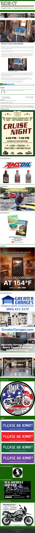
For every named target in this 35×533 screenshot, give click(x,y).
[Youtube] (18, 530)
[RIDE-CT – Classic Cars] (17, 5)
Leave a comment (9, 45)
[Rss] (16, 530)
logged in (9, 100)
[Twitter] (17, 530)
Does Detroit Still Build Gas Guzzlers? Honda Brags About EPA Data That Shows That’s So (6, 97)
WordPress (16, 529)
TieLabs (23, 529)
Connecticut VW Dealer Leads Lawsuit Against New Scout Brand (29, 97)
